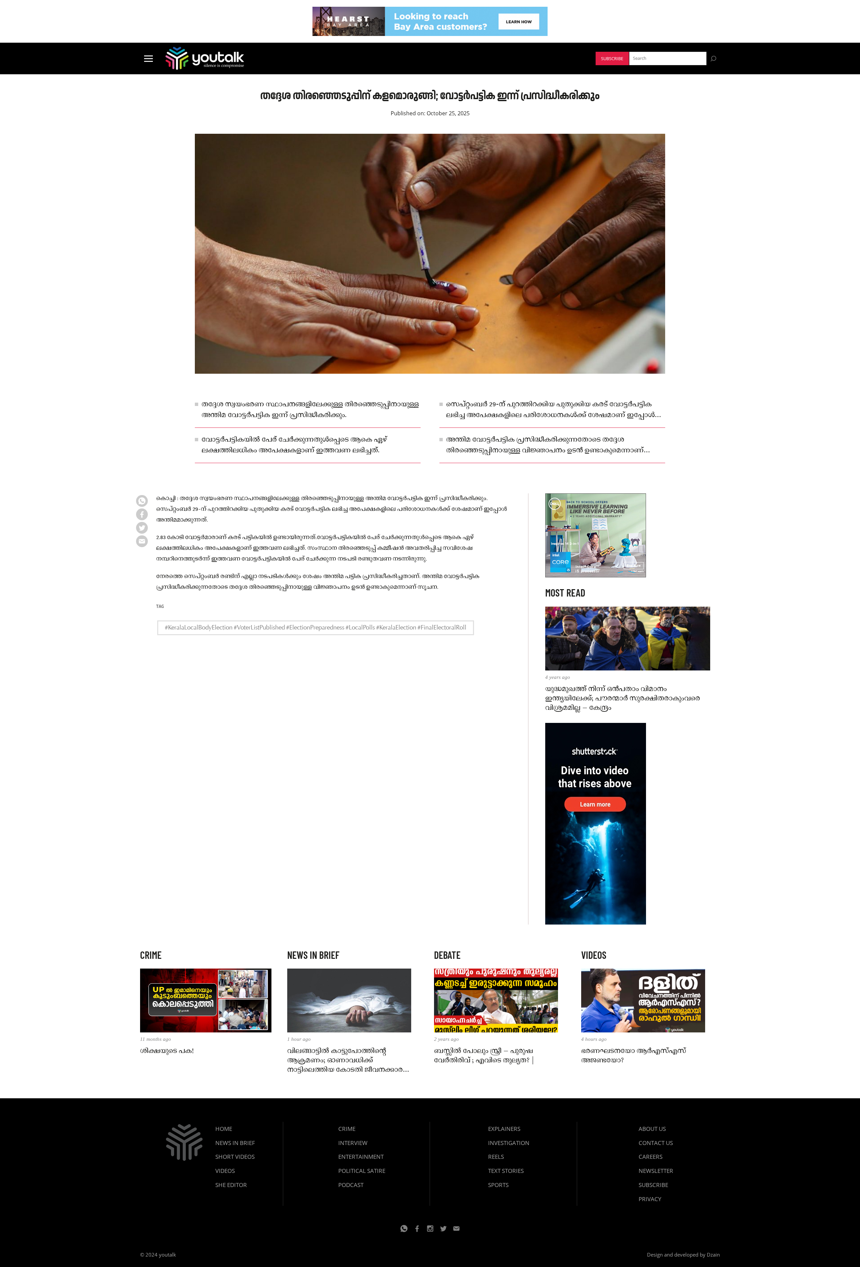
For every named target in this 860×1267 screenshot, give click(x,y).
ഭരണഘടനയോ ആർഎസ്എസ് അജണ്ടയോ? (633, 1056)
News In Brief (235, 1143)
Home (223, 1129)
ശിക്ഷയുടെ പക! (167, 1051)
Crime (346, 1129)
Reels (496, 1156)
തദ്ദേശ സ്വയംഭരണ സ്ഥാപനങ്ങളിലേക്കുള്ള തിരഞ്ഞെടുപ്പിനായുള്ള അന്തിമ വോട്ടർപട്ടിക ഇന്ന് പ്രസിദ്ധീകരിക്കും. (310, 410)
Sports (498, 1185)
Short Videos (235, 1156)
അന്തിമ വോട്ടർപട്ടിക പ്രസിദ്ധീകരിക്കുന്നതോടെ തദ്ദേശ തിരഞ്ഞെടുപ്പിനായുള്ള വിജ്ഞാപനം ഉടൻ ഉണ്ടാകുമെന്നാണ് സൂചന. (545, 445)
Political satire (361, 1171)
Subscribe (612, 59)
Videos (225, 1171)
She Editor (231, 1185)
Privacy (650, 1199)
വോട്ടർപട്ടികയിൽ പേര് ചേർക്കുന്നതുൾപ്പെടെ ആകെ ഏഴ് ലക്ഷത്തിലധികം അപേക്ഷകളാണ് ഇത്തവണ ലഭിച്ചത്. (294, 445)
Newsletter (656, 1171)
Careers (650, 1156)
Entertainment (361, 1156)
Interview (353, 1143)
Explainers (504, 1129)
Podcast (350, 1185)
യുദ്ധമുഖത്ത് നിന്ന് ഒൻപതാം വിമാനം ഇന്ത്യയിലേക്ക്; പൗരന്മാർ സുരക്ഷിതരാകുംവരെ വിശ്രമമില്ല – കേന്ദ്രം (622, 699)
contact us (656, 1143)
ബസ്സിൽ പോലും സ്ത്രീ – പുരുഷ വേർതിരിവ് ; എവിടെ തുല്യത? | (484, 1056)
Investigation (508, 1143)
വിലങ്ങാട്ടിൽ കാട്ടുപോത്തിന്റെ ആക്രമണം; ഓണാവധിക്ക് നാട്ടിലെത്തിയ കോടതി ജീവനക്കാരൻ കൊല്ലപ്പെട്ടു (348, 1061)
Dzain (713, 1254)
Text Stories (506, 1171)
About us (652, 1129)
